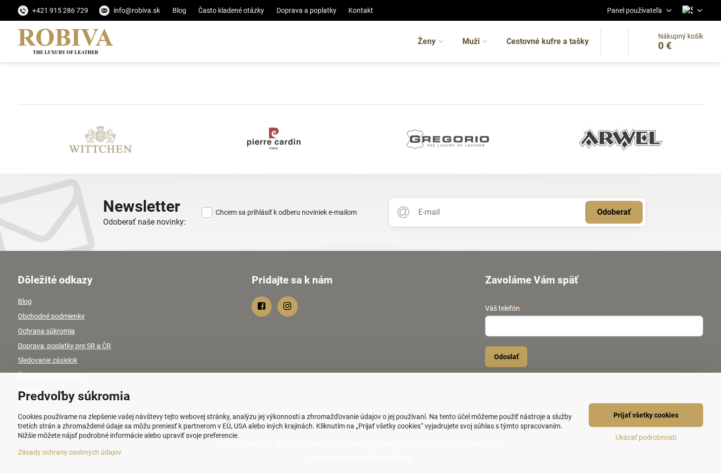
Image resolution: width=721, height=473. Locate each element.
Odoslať (506, 357)
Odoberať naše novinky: (144, 222)
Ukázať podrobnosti (645, 437)
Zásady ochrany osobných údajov (69, 452)
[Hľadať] (614, 41)
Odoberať (614, 212)
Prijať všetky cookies (645, 415)
